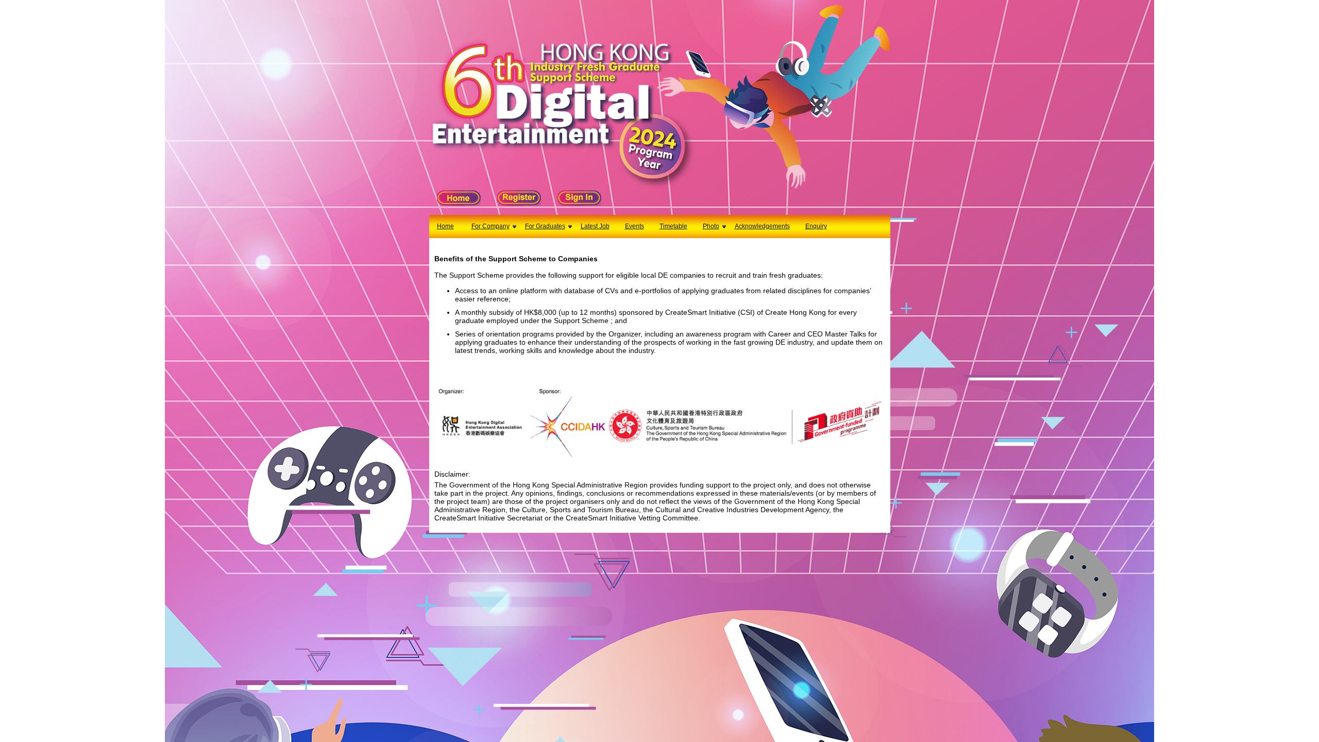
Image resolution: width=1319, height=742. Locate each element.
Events (634, 226)
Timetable (673, 226)
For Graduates (545, 226)
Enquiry (816, 226)
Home (445, 226)
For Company (490, 226)
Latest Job (595, 226)
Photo (711, 226)
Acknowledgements (762, 226)
